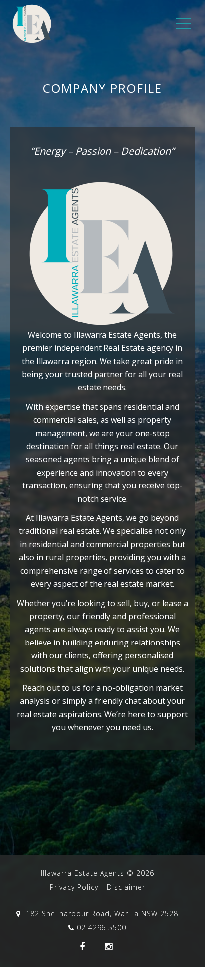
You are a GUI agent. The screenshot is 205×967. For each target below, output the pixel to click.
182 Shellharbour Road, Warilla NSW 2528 (100, 913)
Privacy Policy (74, 887)
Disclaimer (126, 887)
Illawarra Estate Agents (82, 873)
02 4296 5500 (101, 927)
